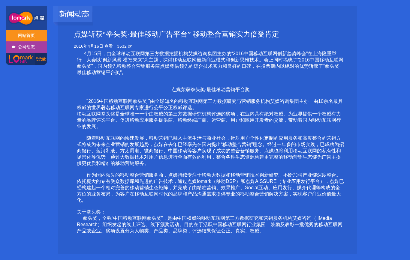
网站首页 (26, 35)
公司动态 (26, 47)
